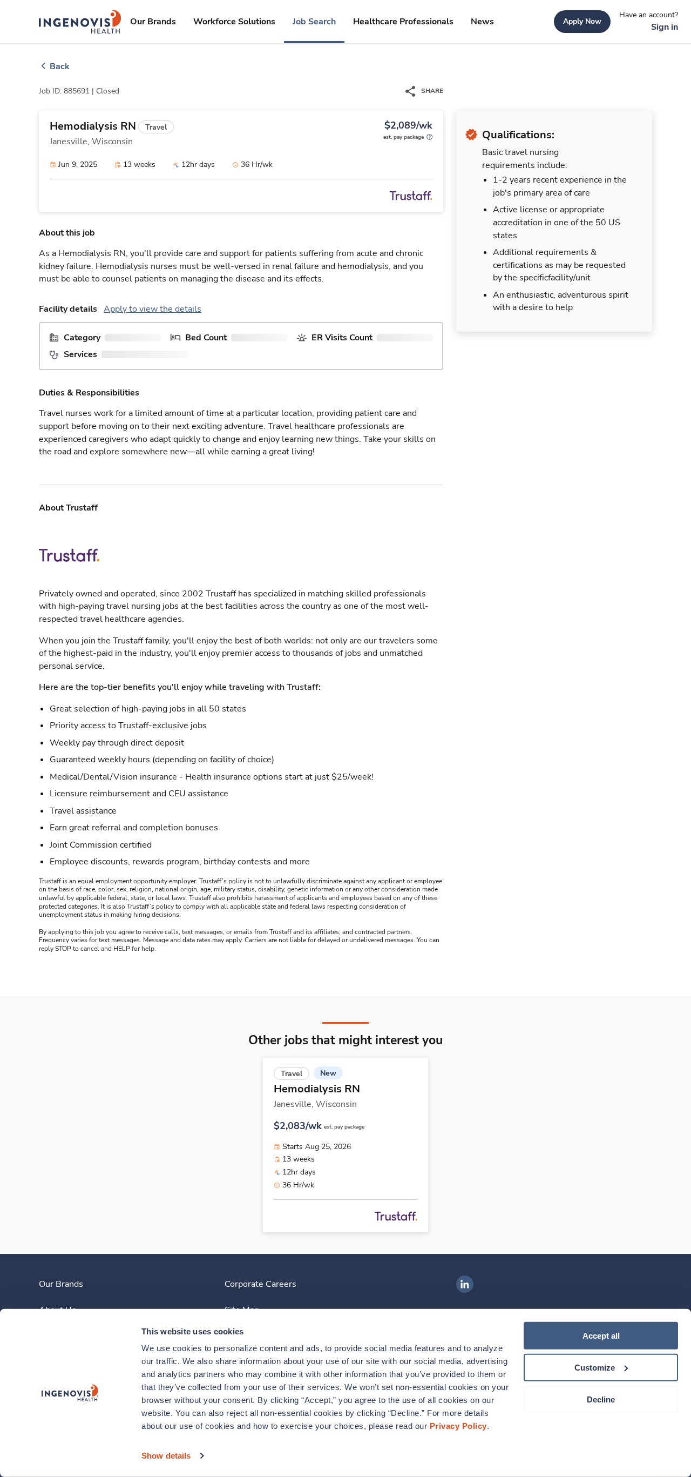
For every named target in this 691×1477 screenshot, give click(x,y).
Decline (601, 1399)
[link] (80, 21)
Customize (594, 1367)
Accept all (601, 1335)
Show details (166, 1455)
